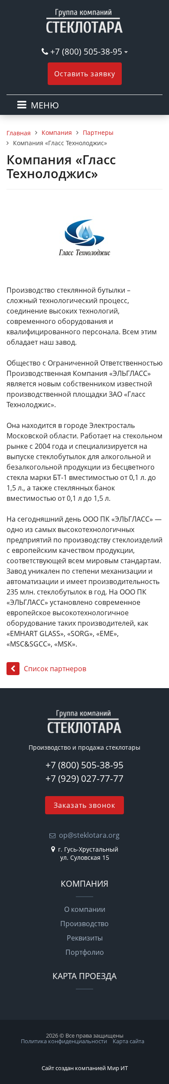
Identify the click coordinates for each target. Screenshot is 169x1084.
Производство (84, 923)
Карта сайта (128, 1041)
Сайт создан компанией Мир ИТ (85, 1068)
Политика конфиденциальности (64, 1041)
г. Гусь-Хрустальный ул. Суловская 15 (88, 853)
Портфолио (84, 952)
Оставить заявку (84, 73)
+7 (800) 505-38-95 (86, 51)
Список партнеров (55, 668)
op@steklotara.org (89, 835)
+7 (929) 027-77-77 (85, 778)
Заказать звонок (84, 805)
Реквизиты (85, 937)
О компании (84, 909)
